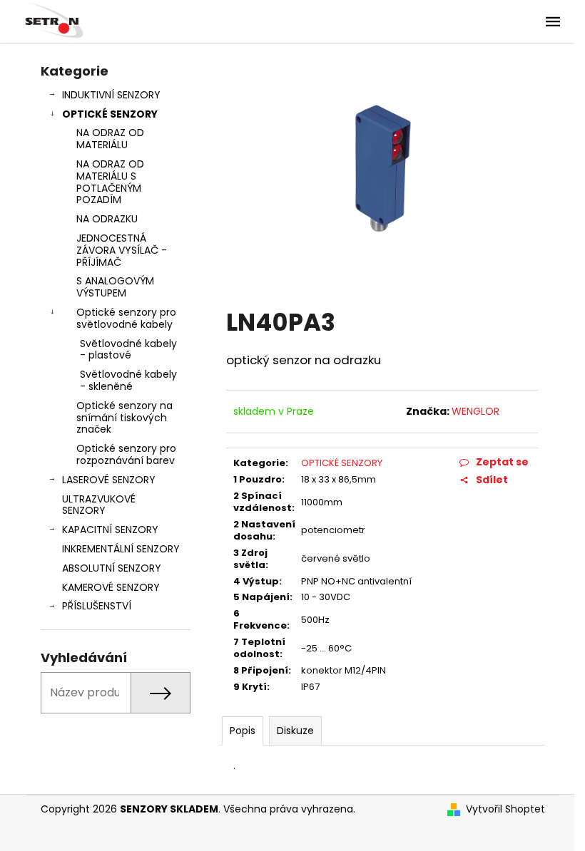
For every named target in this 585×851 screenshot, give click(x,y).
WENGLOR (475, 411)
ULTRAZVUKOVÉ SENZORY (99, 505)
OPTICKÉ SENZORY (110, 114)
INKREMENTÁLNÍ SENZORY (121, 549)
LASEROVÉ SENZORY (109, 480)
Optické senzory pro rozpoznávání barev (126, 454)
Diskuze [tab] (295, 730)
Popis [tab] (242, 730)
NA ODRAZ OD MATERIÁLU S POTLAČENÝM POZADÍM (110, 182)
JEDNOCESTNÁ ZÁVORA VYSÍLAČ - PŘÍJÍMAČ (121, 250)
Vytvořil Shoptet (505, 809)
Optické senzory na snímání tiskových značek (124, 417)
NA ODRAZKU (107, 219)
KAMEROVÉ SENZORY (111, 587)
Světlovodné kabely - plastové (128, 349)
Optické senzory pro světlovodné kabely (126, 318)
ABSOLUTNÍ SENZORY (111, 568)
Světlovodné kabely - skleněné (128, 380)
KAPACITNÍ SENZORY (110, 529)
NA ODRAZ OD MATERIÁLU (110, 138)
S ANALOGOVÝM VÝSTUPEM (115, 287)
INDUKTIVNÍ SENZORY (111, 95)
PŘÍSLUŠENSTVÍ (96, 606)
